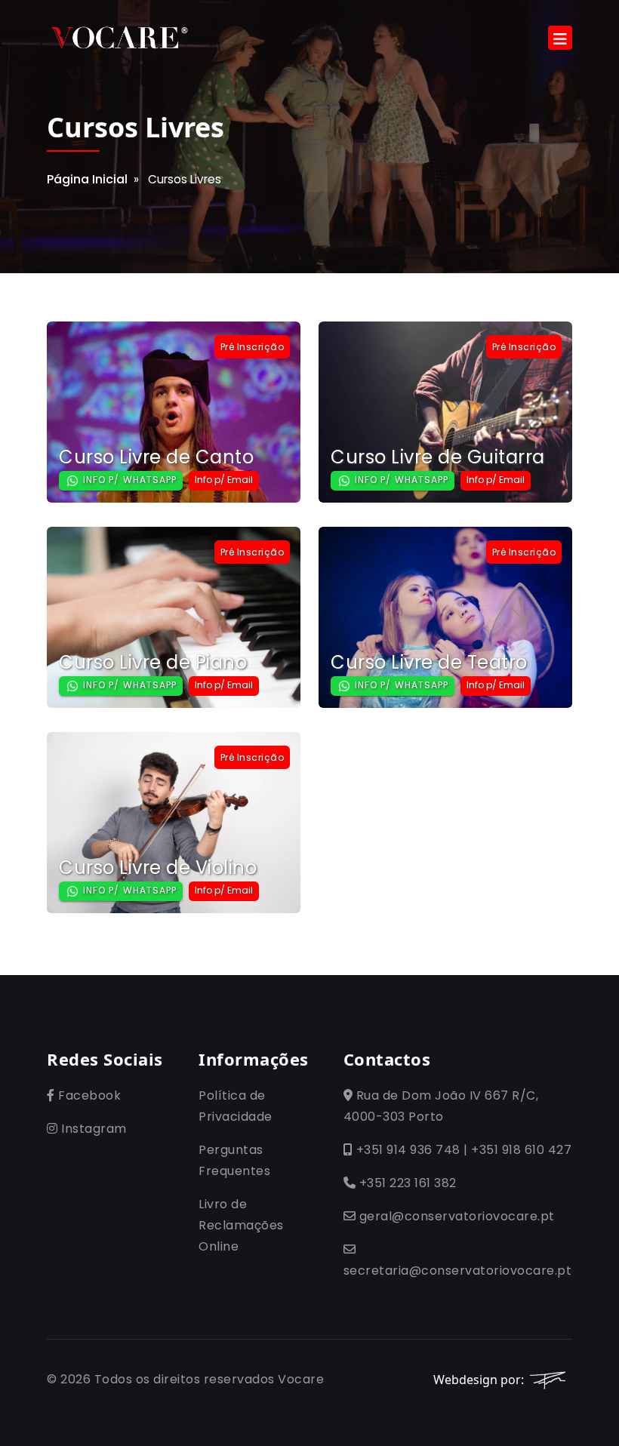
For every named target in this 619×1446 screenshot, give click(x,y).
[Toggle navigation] (560, 38)
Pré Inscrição (252, 346)
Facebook (88, 1095)
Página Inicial (87, 179)
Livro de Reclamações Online (241, 1225)
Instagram (92, 1128)
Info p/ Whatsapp (128, 479)
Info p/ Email (224, 479)
